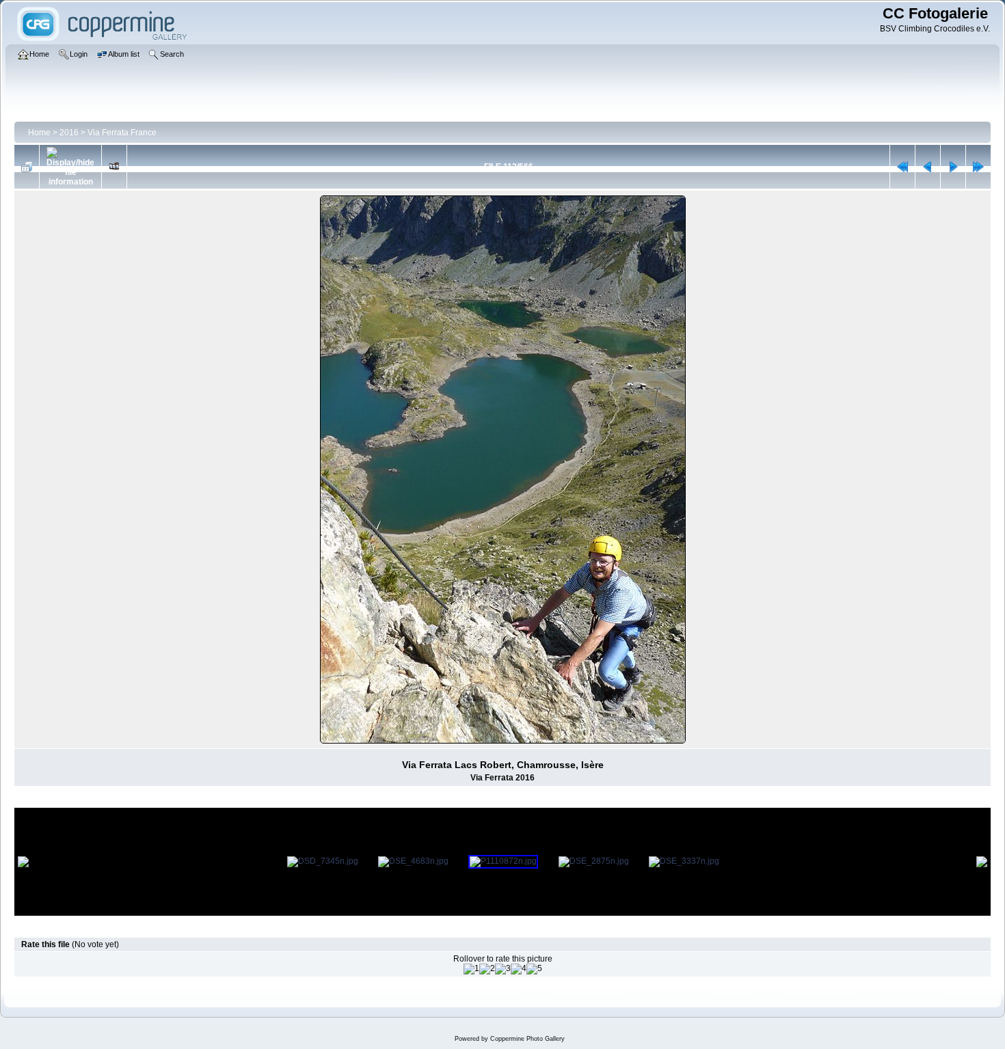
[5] (534, 969)
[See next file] (953, 166)
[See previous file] (927, 166)
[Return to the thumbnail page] (26, 166)
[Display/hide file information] (70, 167)
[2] (487, 969)
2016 (69, 132)
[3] (503, 969)
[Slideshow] (114, 166)
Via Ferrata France (122, 132)
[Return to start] (902, 166)
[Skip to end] (978, 166)
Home (39, 132)
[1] (471, 969)
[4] (518, 969)
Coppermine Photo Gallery (527, 1038)
